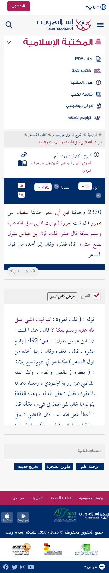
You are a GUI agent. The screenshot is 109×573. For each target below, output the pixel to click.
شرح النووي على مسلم (66, 135)
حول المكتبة (81, 82)
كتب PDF (83, 59)
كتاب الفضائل (37, 135)
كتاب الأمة (81, 71)
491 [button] (45, 187)
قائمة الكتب (82, 94)
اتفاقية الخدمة (61, 498)
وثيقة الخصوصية (91, 498)
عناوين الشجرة (59, 466)
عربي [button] (93, 6)
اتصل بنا (37, 498)
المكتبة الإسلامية (59, 42)
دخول (17, 6)
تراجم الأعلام (79, 118)
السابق (29, 271)
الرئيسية (93, 135)
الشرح (86, 295)
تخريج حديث (28, 466)
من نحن (18, 498)
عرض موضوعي (79, 106)
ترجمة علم (90, 466)
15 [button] (87, 186)
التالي (16, 271)
